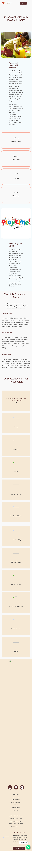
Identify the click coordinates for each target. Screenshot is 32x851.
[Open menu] (29, 3)
